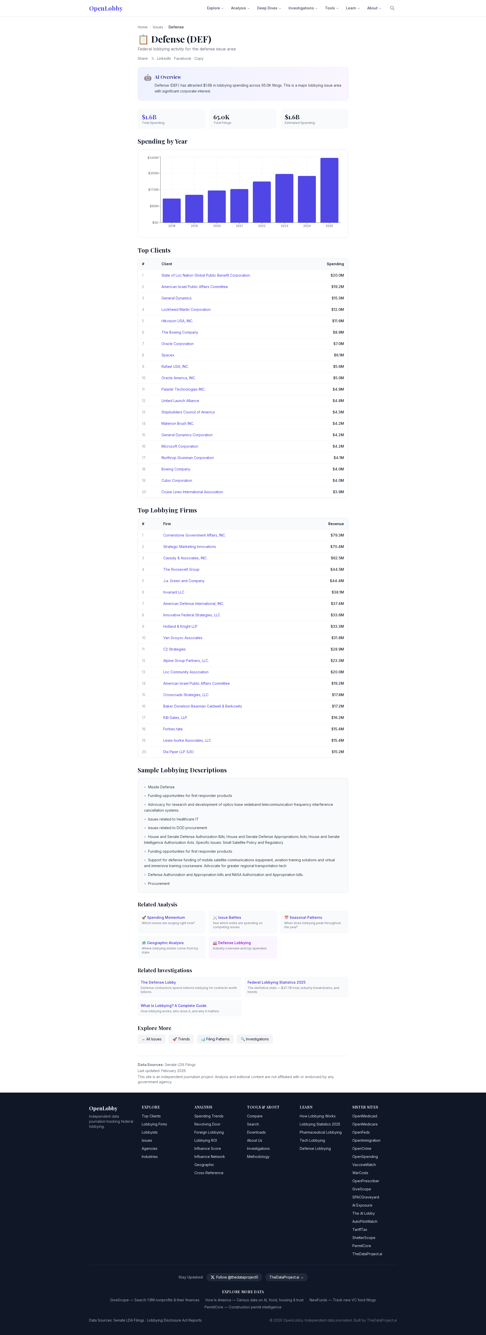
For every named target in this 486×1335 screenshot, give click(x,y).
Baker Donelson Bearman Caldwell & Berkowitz (202, 706)
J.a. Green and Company (184, 581)
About (372, 8)
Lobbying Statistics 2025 (320, 1124)
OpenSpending (365, 1156)
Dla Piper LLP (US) (178, 752)
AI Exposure (362, 1205)
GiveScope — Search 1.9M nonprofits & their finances (154, 1300)
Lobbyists (150, 1132)
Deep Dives (267, 8)
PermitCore (361, 1246)
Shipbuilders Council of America (188, 412)
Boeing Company (175, 469)
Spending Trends (209, 1116)
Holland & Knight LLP (180, 626)
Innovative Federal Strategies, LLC (191, 615)
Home (143, 27)
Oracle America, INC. (178, 378)
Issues (158, 27)
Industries (150, 1156)
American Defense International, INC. (193, 603)
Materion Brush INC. (177, 423)
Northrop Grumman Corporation (187, 457)
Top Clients (151, 1116)
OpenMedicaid (364, 1116)
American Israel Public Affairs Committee (194, 286)
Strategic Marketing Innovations (189, 546)
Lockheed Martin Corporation (186, 309)
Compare (254, 1116)
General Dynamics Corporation (187, 435)
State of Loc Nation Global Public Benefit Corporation (205, 275)
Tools (330, 8)
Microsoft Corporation (179, 446)
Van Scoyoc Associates (182, 638)
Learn (351, 8)
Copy (199, 58)
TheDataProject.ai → (286, 1277)
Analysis (238, 8)
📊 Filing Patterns (215, 1039)
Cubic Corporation (176, 480)
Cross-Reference (209, 1173)
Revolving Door (207, 1124)
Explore (213, 8)
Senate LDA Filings (128, 1320)
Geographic (204, 1164)
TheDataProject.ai (367, 1254)
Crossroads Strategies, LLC (186, 695)
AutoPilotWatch (364, 1221)
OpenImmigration (366, 1140)
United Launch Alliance (180, 400)
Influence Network (209, 1156)
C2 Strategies (174, 649)
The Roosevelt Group (181, 569)
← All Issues (151, 1039)
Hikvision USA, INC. (177, 321)
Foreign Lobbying (209, 1132)
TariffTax (359, 1229)
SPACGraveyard (365, 1197)
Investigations (301, 8)
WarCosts (360, 1173)
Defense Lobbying (315, 1148)
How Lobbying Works (318, 1116)
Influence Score (207, 1148)
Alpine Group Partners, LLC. (186, 660)
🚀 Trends (181, 1039)
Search (253, 1124)
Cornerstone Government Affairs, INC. (194, 535)
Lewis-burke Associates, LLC (187, 740)
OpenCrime (361, 1148)
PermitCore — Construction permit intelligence (243, 1307)
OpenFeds (361, 1132)
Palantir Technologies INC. (183, 389)
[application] (243, 194)
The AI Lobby (363, 1213)
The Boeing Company (179, 332)
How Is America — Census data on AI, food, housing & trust (254, 1300)
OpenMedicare (365, 1124)
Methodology (258, 1156)
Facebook (182, 58)
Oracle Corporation (177, 343)
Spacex (167, 355)
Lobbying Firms (154, 1124)
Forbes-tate (173, 729)
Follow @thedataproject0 (237, 1277)
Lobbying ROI (205, 1140)
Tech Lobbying (312, 1140)
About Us (254, 1140)
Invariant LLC (173, 592)
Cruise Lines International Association (192, 492)
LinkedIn (164, 58)
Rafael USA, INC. (175, 366)
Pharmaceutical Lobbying (321, 1132)
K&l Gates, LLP (175, 717)
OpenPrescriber (365, 1181)
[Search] (392, 8)
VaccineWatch (364, 1164)
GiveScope (361, 1189)
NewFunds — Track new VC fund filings (343, 1300)
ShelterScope (363, 1237)
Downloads (256, 1132)
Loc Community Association (186, 672)
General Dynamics (176, 298)
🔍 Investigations (255, 1039)
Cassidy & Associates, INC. (185, 558)
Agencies (149, 1148)
